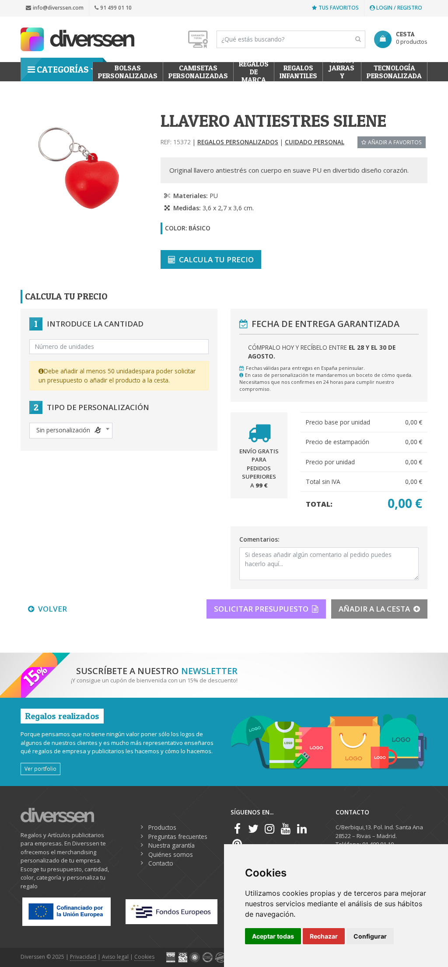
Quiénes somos (170, 854)
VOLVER (52, 609)
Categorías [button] (62, 69)
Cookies (144, 956)
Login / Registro (398, 7)
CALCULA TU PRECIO (216, 259)
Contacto (160, 863)
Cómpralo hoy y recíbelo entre (322, 351)
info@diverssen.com (58, 7)
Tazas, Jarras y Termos (342, 71)
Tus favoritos (338, 7)
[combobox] (70, 430)
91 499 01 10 (116, 7)
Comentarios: (259, 539)
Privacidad (83, 956)
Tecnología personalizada (394, 71)
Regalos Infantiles (298, 71)
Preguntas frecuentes (177, 836)
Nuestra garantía (171, 845)
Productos (162, 827)
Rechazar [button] (324, 936)
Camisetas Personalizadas (198, 71)
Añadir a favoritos (395, 142)
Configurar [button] (370, 936)
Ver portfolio (40, 768)
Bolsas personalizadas (128, 71)
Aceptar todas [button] (273, 936)
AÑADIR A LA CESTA (374, 609)
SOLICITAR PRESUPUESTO (261, 609)
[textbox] (71, 430)
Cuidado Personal (314, 142)
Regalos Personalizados (237, 142)
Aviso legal (115, 956)
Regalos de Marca (254, 71)
